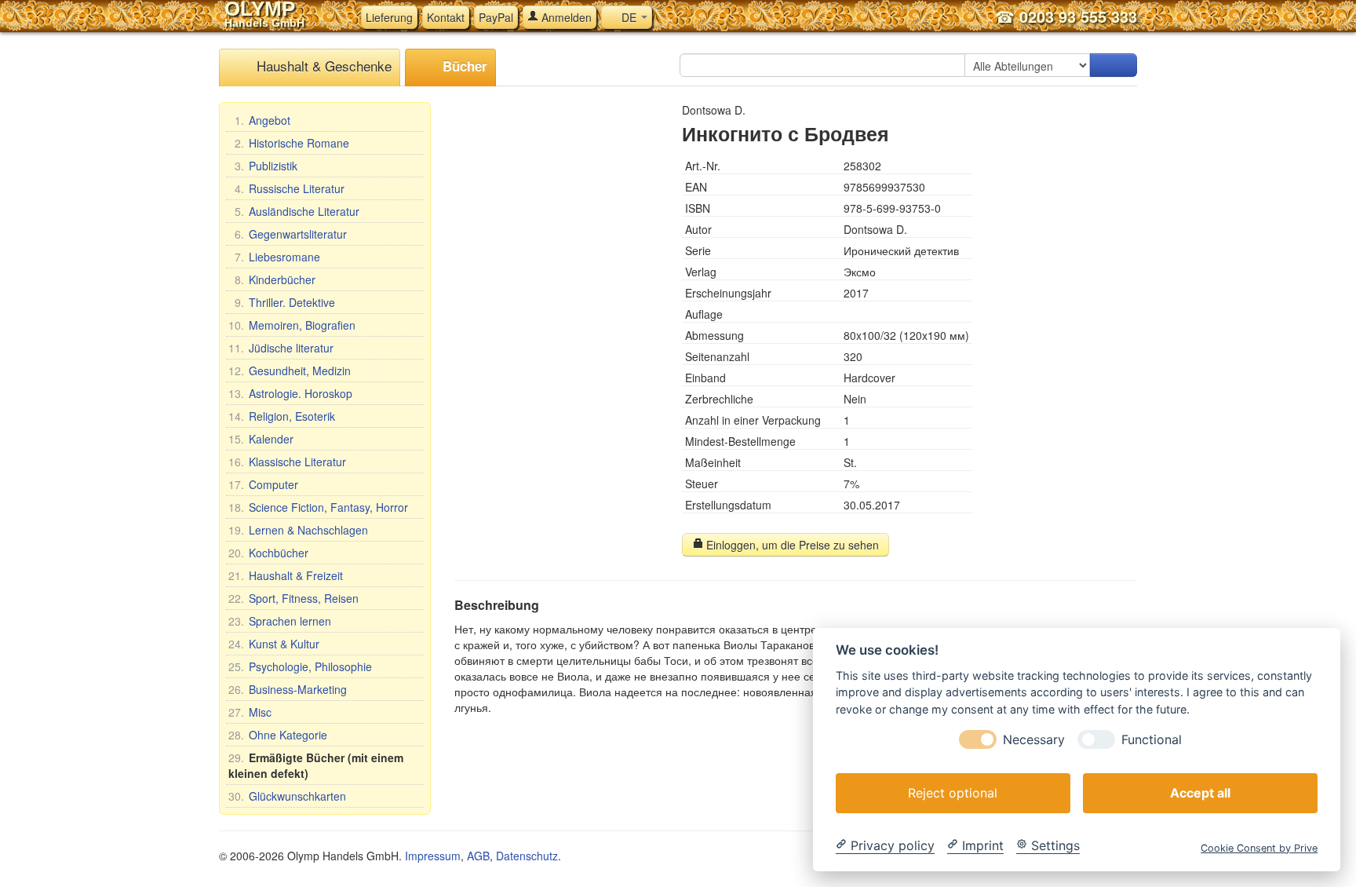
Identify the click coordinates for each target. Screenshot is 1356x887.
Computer (263, 484)
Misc (250, 712)
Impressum (433, 855)
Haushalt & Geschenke (322, 65)
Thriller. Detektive (285, 302)
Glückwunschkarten (287, 796)
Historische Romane (292, 143)
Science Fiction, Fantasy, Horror (318, 507)
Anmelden (565, 17)
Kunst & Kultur (273, 644)
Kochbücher (268, 552)
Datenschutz (527, 855)
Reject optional (952, 792)
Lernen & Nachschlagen (298, 530)
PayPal (496, 17)
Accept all (1200, 792)
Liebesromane (277, 257)
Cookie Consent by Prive (1259, 847)
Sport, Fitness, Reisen (293, 598)
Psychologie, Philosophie (300, 666)
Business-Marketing (287, 689)
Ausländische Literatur (297, 211)
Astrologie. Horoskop (290, 393)
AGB (478, 855)
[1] (1113, 65)
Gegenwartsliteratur (291, 234)
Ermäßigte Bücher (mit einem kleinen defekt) (315, 765)
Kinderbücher (275, 279)
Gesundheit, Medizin (289, 370)
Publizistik (266, 165)
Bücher (463, 66)
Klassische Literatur (287, 461)
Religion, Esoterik (281, 416)
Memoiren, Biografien (291, 325)
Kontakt (446, 17)
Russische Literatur (289, 188)
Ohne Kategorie (277, 735)
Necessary (1034, 739)
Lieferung (389, 17)
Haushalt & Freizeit (285, 575)
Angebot (262, 120)
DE (629, 17)
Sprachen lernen (279, 621)
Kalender (260, 439)
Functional (1151, 739)
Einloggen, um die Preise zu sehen (791, 545)
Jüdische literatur (281, 348)
